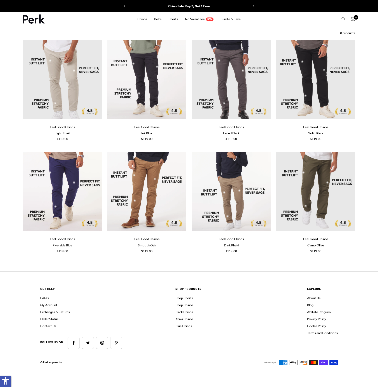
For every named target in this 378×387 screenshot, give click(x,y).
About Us (313, 298)
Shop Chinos (184, 305)
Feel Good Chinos (62, 127)
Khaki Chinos (184, 319)
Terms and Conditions (322, 333)
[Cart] (353, 19)
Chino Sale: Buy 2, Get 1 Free (189, 6)
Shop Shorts (184, 298)
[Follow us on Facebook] (74, 343)
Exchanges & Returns (55, 312)
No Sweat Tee (195, 19)
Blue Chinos (183, 326)
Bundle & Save (230, 19)
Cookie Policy (316, 326)
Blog (310, 305)
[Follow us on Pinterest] (116, 343)
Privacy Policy (316, 319)
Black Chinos (184, 312)
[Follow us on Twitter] (88, 343)
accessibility (5, 381)
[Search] (343, 19)
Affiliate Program (319, 312)
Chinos (142, 19)
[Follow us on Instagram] (102, 343)
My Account (48, 305)
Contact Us (48, 326)
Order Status (49, 319)
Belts (157, 19)
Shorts (173, 19)
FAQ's (44, 298)
